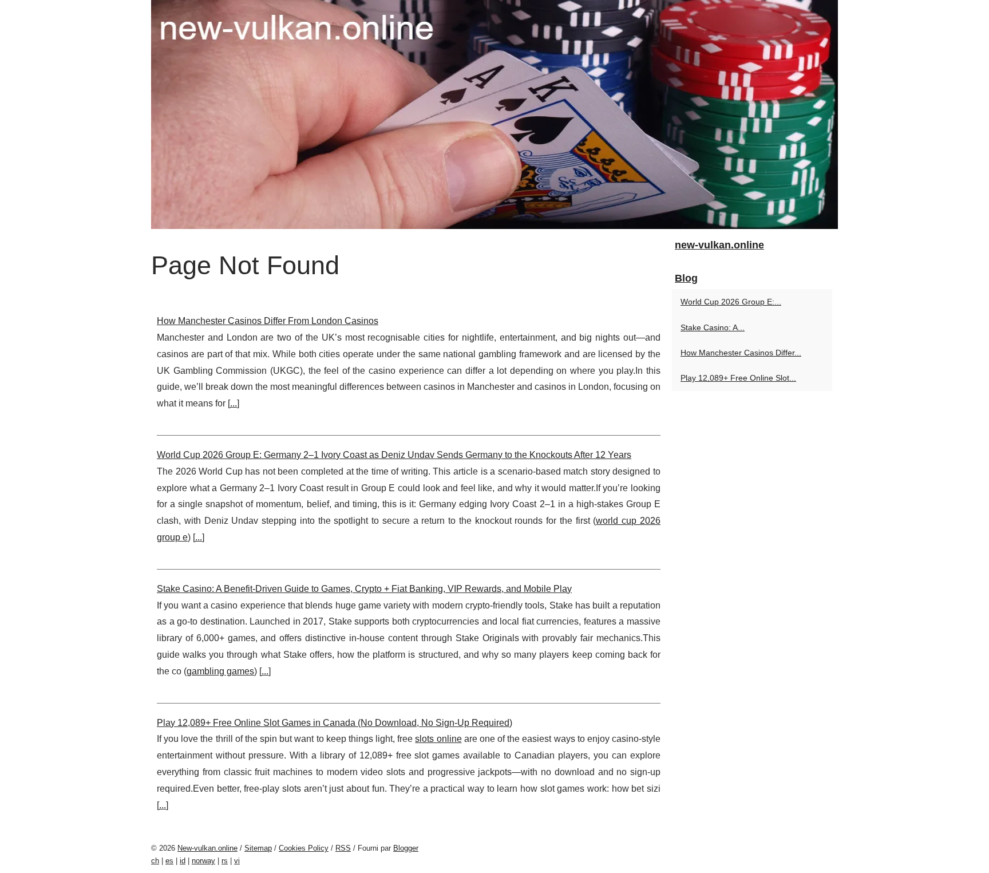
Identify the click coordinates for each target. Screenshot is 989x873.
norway (203, 860)
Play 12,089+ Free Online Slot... (738, 377)
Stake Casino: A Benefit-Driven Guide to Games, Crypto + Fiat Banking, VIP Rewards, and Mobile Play (364, 589)
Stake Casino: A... (713, 327)
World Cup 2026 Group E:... (731, 301)
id (182, 860)
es (169, 860)
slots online (438, 739)
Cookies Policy (304, 848)
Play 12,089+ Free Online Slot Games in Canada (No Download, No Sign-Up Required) (334, 723)
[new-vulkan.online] (494, 114)
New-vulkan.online (207, 848)
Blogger (405, 848)
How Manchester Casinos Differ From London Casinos (267, 321)
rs (224, 860)
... (233, 403)
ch (155, 860)
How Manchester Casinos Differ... (741, 352)
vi (237, 860)
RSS (343, 848)
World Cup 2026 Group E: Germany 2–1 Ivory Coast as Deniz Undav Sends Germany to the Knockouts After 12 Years (394, 455)
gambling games (220, 671)
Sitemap (258, 848)
